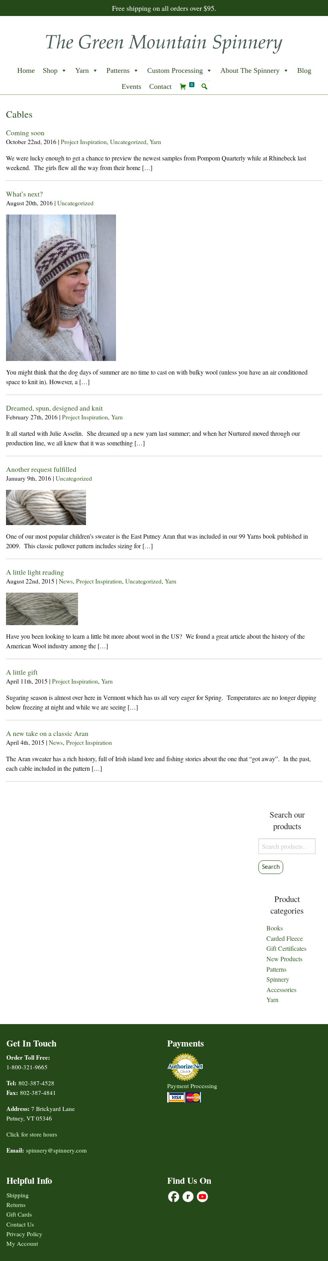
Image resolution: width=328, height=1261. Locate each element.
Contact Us (20, 1224)
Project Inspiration (84, 142)
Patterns (118, 70)
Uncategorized (128, 142)
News (66, 581)
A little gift (22, 672)
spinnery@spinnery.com (56, 1150)
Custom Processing (175, 70)
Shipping (17, 1195)
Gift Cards (19, 1214)
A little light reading (35, 572)
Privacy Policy (24, 1234)
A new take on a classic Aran (47, 733)
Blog (304, 70)
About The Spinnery (250, 70)
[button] (204, 86)
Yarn (82, 70)
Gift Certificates (286, 948)
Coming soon (25, 132)
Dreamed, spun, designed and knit (54, 408)
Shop (50, 70)
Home (26, 70)
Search (271, 867)
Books (274, 928)
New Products (284, 958)
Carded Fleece (284, 938)
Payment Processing (192, 1086)
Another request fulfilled (41, 469)
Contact (160, 86)
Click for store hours (31, 1134)
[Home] (164, 41)
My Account (22, 1243)
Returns (16, 1205)
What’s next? (24, 193)
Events (131, 86)
